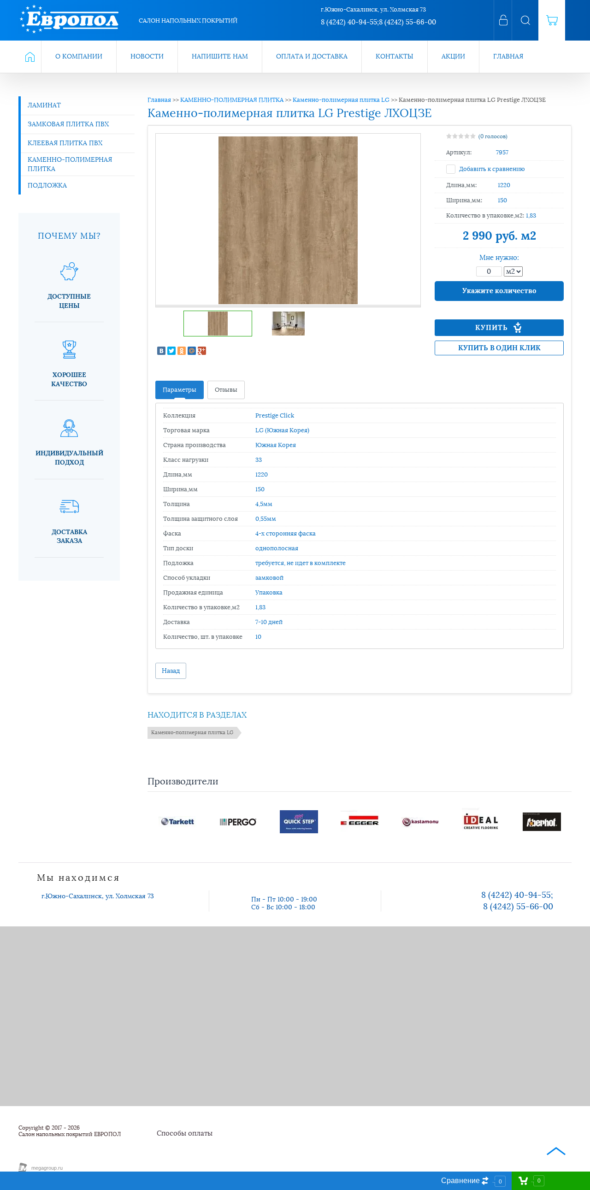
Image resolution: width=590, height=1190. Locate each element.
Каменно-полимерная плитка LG (341, 99)
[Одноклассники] (181, 351)
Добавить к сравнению (491, 168)
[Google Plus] (202, 351)
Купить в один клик (499, 347)
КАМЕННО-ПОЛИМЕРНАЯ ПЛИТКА (231, 99)
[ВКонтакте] (161, 351)
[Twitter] (171, 351)
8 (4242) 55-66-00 (407, 22)
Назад (171, 671)
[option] (288, 220)
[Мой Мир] (192, 351)
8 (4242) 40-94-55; (350, 22)
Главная (159, 99)
